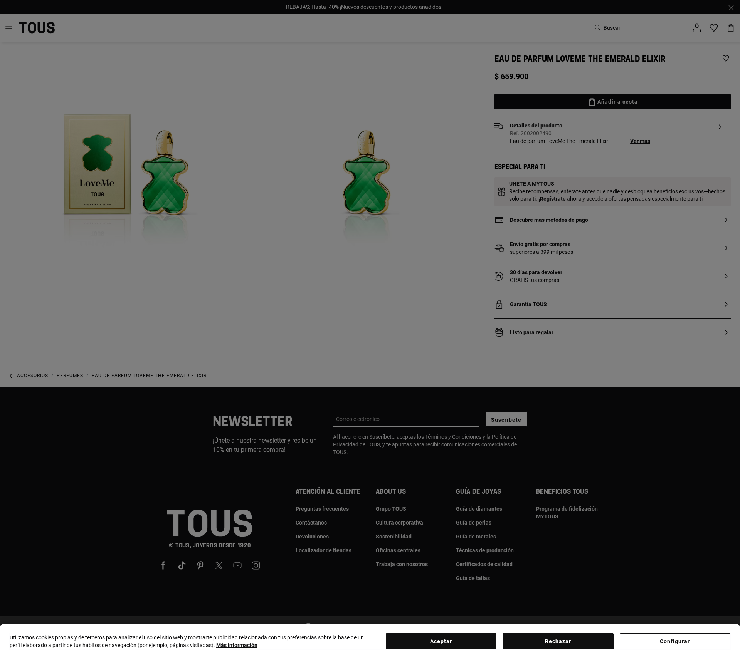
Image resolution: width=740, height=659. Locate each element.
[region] (370, 641)
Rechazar (558, 641)
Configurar (675, 641)
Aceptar (441, 641)
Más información (236, 645)
